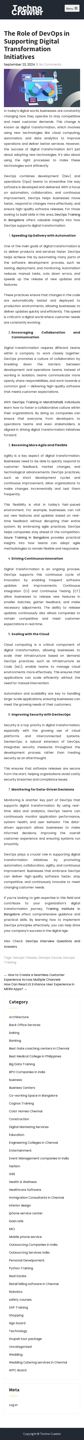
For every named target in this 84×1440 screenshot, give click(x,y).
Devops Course (50, 957)
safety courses (20, 1299)
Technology (18, 1331)
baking (14, 1033)
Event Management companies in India (39, 1158)
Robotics (15, 1292)
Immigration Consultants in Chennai (36, 1197)
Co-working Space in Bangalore (33, 1095)
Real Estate (17, 1276)
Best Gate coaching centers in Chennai (39, 1048)
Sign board (17, 1323)
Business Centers (22, 1087)
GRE (12, 1174)
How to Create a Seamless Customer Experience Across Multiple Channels (34, 977)
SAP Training (18, 1307)
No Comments (50, 64)
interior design (20, 1205)
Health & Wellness (23, 1182)
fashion (14, 1166)
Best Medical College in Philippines (35, 1056)
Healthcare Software (25, 1189)
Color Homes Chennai (25, 1111)
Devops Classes (25, 957)
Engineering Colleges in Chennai (33, 1142)
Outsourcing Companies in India (33, 1244)
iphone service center (26, 1213)
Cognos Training (21, 1103)
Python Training (21, 1268)
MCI (12, 1229)
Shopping (16, 1315)
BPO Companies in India (27, 1072)
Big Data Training (22, 1064)
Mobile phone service (25, 1237)
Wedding (15, 1354)
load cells (16, 1221)
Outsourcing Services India (29, 1252)
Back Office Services (24, 1025)
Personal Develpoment (27, 1260)
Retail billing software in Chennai (34, 1284)
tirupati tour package (25, 1339)
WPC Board (17, 1370)
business (15, 1080)
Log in (13, 1405)
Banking (15, 1040)
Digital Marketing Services (29, 1127)
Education (16, 1135)
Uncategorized (20, 1346)
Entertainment (20, 1150)
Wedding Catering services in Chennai (38, 1362)
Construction (19, 1119)
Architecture (19, 1017)
